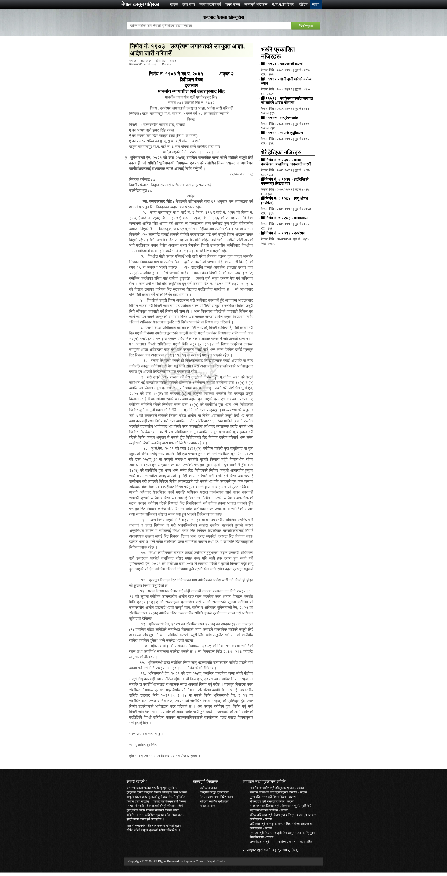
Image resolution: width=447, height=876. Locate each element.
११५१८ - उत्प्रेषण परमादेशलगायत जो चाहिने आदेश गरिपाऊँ (287, 100)
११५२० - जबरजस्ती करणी (284, 64)
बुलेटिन (303, 4)
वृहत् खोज (188, 4)
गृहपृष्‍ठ (174, 4)
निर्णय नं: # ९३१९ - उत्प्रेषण (285, 233)
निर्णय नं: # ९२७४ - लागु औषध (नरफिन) (284, 200)
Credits (221, 861)
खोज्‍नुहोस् (307, 25)
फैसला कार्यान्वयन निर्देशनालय (216, 797)
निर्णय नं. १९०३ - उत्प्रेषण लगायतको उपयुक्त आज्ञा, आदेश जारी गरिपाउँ (187, 50)
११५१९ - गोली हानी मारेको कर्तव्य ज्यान (286, 81)
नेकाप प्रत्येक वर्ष (210, 4)
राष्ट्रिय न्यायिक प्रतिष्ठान (214, 801)
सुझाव (315, 4)
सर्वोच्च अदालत (208, 788)
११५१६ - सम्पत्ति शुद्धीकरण (284, 133)
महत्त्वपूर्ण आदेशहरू (256, 4)
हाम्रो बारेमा (232, 4)
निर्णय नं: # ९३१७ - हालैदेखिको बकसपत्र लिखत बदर (285, 181)
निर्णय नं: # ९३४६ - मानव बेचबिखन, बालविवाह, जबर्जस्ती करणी (286, 162)
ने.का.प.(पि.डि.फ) (283, 4)
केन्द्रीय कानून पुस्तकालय (214, 792)
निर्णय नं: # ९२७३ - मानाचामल (286, 218)
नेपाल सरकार (207, 806)
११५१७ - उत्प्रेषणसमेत (281, 118)
